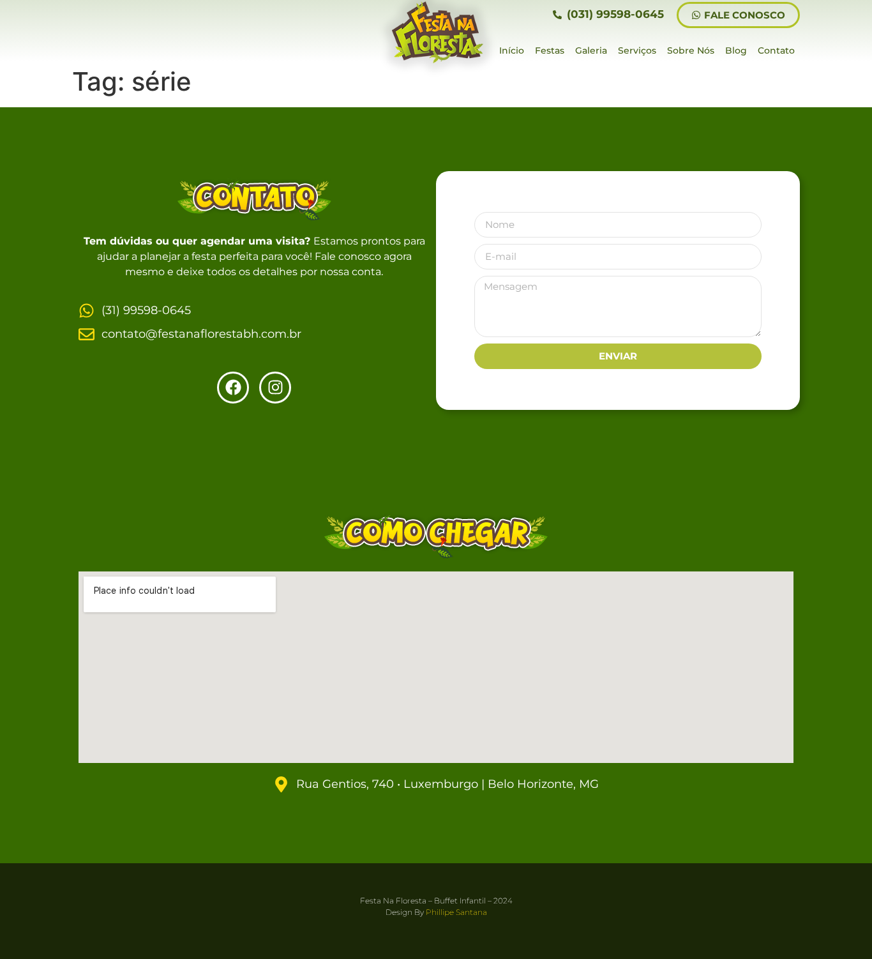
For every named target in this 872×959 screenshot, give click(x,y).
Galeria (591, 50)
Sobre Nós (690, 50)
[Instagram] (275, 388)
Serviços (637, 50)
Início (511, 50)
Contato (776, 50)
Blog (736, 50)
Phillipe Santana (456, 912)
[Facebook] (233, 388)
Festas (549, 50)
